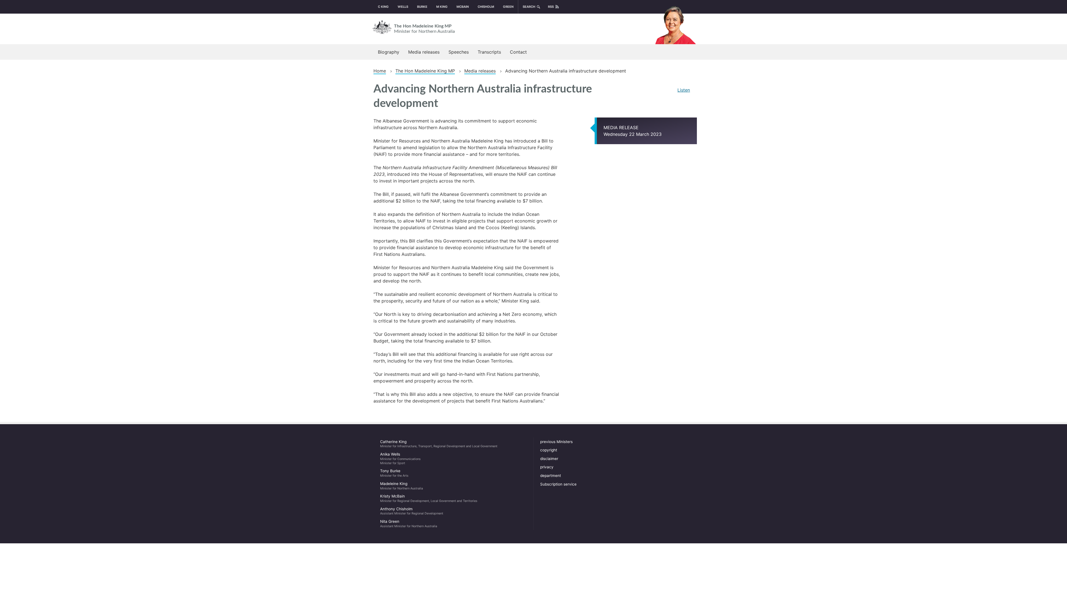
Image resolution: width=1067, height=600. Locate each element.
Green (508, 7)
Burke (422, 7)
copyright (548, 450)
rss (551, 7)
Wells (403, 7)
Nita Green (408, 523)
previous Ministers (556, 441)
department (550, 475)
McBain (463, 7)
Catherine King (438, 443)
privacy (547, 467)
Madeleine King (401, 485)
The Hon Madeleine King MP (424, 29)
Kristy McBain (428, 498)
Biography (388, 52)
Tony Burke (394, 473)
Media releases (424, 52)
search (529, 7)
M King (442, 7)
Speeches (458, 52)
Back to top (1042, 592)
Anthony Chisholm (411, 511)
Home (379, 71)
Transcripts (489, 52)
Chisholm (486, 7)
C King (383, 7)
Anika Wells (400, 458)
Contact (518, 52)
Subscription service (558, 484)
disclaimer (549, 458)
